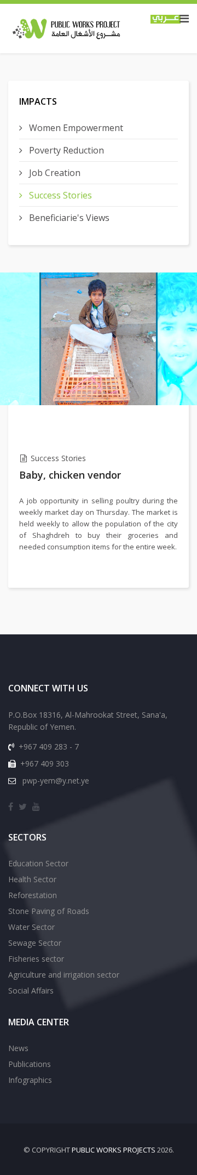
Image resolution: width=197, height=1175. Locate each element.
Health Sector (32, 879)
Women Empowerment (75, 128)
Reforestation (32, 895)
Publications (29, 1064)
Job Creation (53, 173)
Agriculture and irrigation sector (63, 974)
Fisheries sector (36, 958)
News (18, 1048)
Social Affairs (31, 990)
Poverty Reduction (65, 150)
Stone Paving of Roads (48, 911)
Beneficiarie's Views (68, 218)
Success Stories (59, 195)
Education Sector (38, 863)
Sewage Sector (34, 943)
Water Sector (31, 927)
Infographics (30, 1080)
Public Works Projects (113, 1150)
